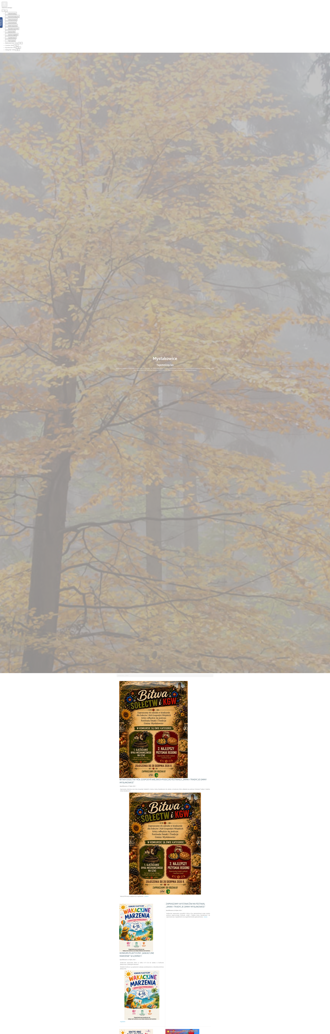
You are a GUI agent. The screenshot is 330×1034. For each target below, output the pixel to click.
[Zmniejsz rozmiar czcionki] (15, 45)
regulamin (122, 1021)
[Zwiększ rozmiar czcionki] (17, 45)
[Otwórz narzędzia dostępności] (4, 4)
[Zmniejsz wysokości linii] (17, 47)
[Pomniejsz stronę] (19, 43)
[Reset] (3, 10)
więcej (205, 917)
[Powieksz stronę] (21, 43)
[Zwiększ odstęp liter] (19, 50)
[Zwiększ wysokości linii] (20, 47)
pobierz (146, 896)
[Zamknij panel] (6, 11)
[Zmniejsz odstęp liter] (16, 50)
